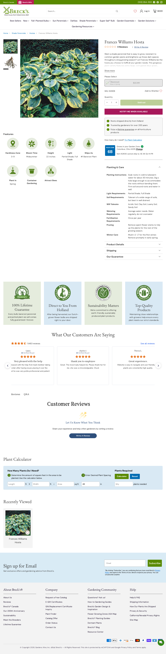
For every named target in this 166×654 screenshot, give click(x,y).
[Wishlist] (135, 11)
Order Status (51, 623)
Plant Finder (51, 614)
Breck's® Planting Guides (99, 618)
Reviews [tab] (15, 394)
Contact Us (51, 627)
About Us (7, 597)
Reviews (7, 602)
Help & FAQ (135, 597)
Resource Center (95, 632)
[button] (7, 365)
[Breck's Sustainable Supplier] (103, 293)
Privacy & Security (138, 611)
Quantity (109, 97)
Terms (139, 647)
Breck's (59, 647)
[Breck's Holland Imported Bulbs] (63, 293)
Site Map (134, 620)
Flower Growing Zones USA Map (102, 614)
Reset (135, 476)
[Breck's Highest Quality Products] (144, 293)
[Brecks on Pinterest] (157, 2)
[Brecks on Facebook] (154, 2)
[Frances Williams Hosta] (59, 78)
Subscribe (155, 563)
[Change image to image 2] (10, 62)
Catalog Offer (52, 618)
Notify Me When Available (134, 111)
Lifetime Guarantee (12, 624)
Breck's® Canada (10, 606)
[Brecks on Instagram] (161, 2)
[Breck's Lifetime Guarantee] (22, 293)
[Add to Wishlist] (28, 532)
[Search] (117, 11)
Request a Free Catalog (56, 597)
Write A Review (83, 436)
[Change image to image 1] (10, 46)
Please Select (111, 76)
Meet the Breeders (12, 620)
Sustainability (9, 615)
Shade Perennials (19, 33)
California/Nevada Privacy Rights (145, 615)
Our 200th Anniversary (14, 611)
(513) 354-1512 (145, 2)
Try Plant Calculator (133, 140)
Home (5, 33)
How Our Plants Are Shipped (143, 606)
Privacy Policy (126, 647)
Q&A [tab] (26, 394)
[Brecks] (16, 11)
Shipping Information (139, 602)
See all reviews (148, 343)
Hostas (32, 33)
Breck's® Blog (94, 627)
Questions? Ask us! (96, 597)
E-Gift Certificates (54, 602)
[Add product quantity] (116, 102)
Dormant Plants (95, 623)
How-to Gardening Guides (100, 602)
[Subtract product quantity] (107, 102)
